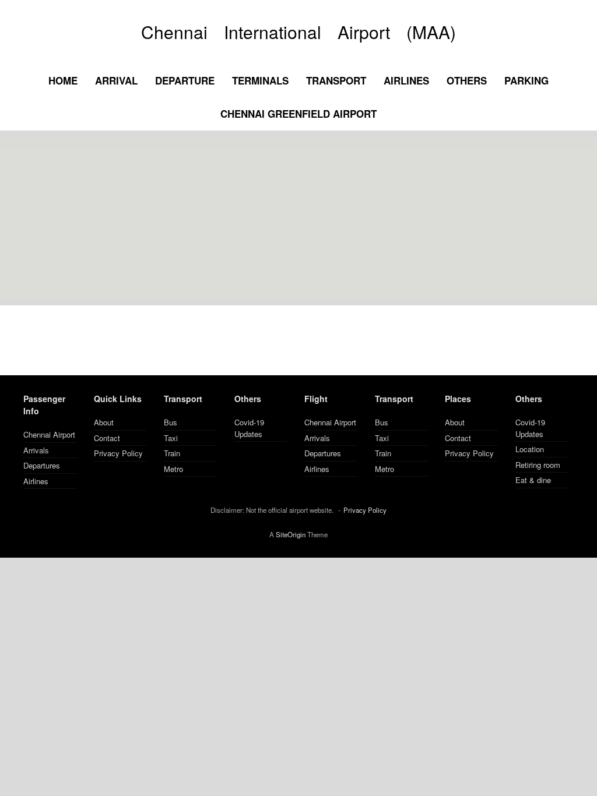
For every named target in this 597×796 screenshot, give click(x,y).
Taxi (171, 437)
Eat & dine (533, 479)
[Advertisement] (298, 218)
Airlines (35, 481)
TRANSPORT (336, 80)
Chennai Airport (49, 434)
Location (529, 449)
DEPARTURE (185, 80)
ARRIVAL (116, 80)
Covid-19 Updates (249, 428)
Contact (107, 437)
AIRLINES (406, 80)
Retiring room (537, 464)
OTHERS (467, 80)
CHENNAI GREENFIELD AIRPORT (298, 114)
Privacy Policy (118, 453)
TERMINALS (260, 80)
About (104, 422)
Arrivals (36, 450)
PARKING (526, 80)
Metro (173, 468)
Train (172, 453)
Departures (41, 465)
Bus (170, 422)
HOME (63, 80)
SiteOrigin (290, 534)
